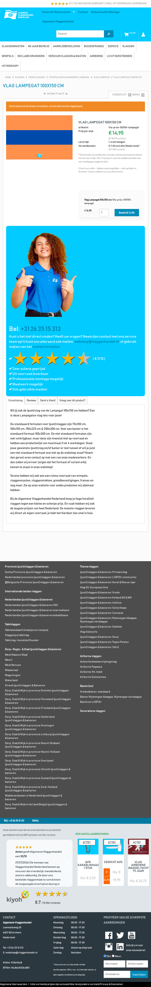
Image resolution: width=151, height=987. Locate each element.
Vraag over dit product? (72, 400)
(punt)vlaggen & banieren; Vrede (100, 592)
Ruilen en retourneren (55, 13)
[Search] (109, 34)
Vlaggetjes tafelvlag (17, 635)
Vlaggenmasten (13, 46)
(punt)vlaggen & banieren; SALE (99, 647)
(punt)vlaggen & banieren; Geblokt (101, 626)
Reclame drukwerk (31, 56)
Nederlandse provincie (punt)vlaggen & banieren (35, 577)
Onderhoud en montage (105, 12)
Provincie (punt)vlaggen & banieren (27, 566)
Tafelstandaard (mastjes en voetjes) (26, 630)
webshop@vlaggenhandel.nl (96, 342)
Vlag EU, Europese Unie (94, 587)
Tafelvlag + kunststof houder (22, 640)
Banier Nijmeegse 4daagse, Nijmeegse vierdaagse (111, 697)
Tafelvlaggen (12, 624)
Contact (83, 12)
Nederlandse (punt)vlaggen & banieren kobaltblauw (36, 615)
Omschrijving (15, 400)
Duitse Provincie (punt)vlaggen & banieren (31, 572)
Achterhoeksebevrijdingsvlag (98, 661)
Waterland (11, 680)
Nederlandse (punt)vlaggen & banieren (29, 599)
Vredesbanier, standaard (95, 691)
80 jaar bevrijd (38, 46)
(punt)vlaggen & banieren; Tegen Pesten (104, 642)
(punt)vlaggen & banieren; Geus (99, 637)
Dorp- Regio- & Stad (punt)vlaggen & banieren (33, 649)
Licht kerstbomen (119, 56)
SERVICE (113, 46)
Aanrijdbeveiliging (66, 46)
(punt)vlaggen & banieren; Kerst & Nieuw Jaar (107, 582)
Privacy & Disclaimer (111, 984)
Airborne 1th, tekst (91, 672)
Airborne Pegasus (91, 666)
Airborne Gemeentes (93, 677)
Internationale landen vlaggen (23, 591)
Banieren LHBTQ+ (91, 702)
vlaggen (128, 46)
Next (68, 863)
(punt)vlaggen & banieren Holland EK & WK (106, 597)
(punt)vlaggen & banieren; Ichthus (101, 602)
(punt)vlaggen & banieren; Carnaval (101, 613)
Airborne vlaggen (90, 656)
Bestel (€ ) (127, 213)
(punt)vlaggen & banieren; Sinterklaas (103, 608)
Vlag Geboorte (89, 632)
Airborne (96, 56)
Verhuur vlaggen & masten (67, 56)
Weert (8, 660)
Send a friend (47, 400)
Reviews (31, 400)
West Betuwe (13, 665)
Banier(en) (86, 686)
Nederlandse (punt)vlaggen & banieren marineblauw (37, 610)
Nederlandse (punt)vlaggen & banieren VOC (31, 605)
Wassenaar (11, 670)
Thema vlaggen (89, 566)
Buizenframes (94, 46)
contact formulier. (46, 347)
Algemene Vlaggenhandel (58, 21)
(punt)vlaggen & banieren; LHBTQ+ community (108, 577)
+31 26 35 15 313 (41, 329)
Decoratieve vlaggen (92, 711)
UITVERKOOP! (10, 66)
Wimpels (8, 56)
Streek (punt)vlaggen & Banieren (25, 685)
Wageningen (12, 675)
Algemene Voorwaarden (13, 984)
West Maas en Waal (16, 654)
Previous (11, 863)
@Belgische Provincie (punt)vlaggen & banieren (34, 582)
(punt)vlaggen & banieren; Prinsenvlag (103, 572)
